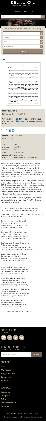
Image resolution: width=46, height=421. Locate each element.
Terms (20, 413)
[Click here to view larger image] (23, 83)
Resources (5, 406)
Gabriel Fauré (18, 147)
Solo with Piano (18, 155)
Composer (5, 396)
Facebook (9, 337)
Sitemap (13, 413)
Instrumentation (8, 403)
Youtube (21, 337)
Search (23, 51)
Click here (20, 121)
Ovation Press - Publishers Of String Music (23, 5)
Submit (36, 354)
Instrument (6, 392)
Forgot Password (8, 374)
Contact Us (6, 377)
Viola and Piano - (14, 114)
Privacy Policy (28, 413)
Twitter (15, 337)
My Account (16, 12)
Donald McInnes (19, 152)
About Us (5, 381)
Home (7, 413)
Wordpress (3, 337)
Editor (4, 399)
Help (3, 366)
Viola (15, 150)
